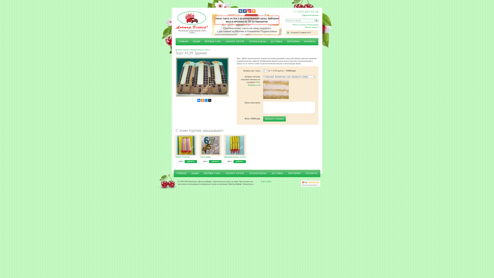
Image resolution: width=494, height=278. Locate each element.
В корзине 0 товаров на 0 (301, 32)
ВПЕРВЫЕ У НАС (213, 42)
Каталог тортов (182, 50)
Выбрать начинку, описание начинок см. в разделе (251, 81)
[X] (209, 100)
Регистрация (313, 25)
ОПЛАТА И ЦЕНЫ (257, 42)
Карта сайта (266, 182)
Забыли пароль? (311, 27)
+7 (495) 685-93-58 (305, 11)
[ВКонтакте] (198, 100)
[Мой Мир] (206, 100)
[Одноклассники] (202, 100)
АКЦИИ (196, 42)
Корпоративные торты (199, 50)
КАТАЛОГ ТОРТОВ (235, 173)
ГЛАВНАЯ (183, 42)
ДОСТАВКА (276, 42)
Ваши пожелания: (253, 103)
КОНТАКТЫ (309, 42)
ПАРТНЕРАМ (293, 42)
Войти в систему (299, 25)
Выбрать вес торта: (252, 71)
